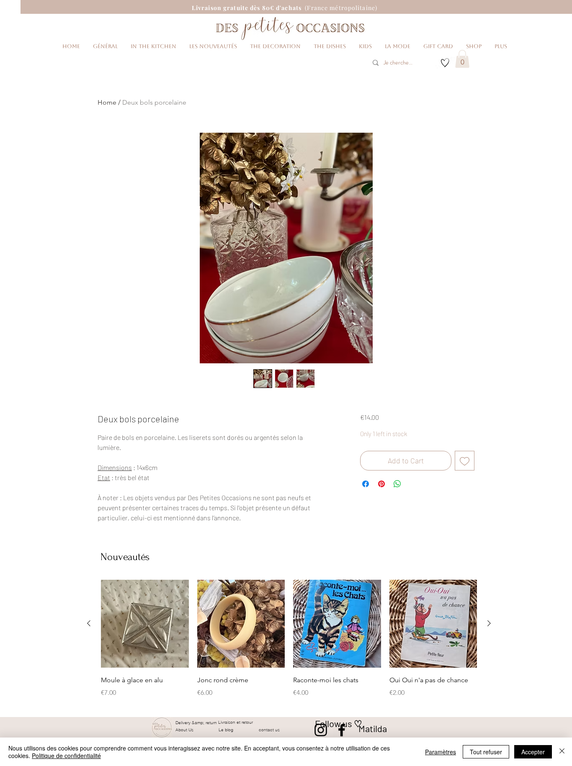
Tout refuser (486, 752)
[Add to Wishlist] (464, 460)
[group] (289, 644)
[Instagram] (320, 730)
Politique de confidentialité (66, 755)
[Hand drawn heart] (445, 62)
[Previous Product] (89, 623)
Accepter (533, 752)
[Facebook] (341, 730)
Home (107, 102)
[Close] (562, 751)
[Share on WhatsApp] (397, 484)
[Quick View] (145, 624)
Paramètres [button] (440, 752)
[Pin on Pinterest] (381, 484)
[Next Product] (489, 623)
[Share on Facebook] (366, 484)
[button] (462, 59)
